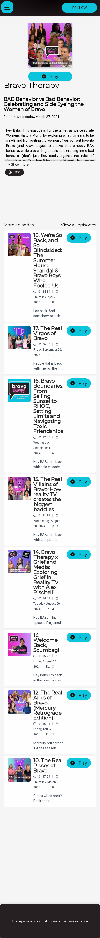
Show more (20, 164)
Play (54, 76)
